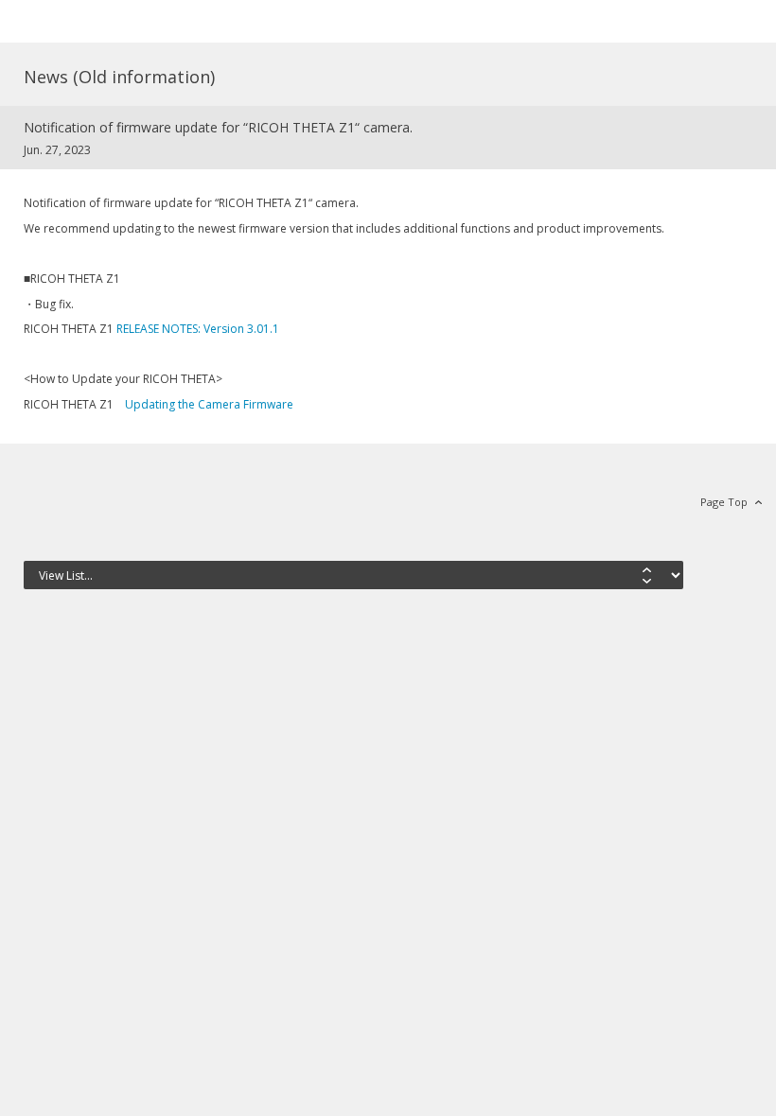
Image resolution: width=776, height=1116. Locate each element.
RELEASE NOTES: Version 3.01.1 (203, 329)
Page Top (724, 502)
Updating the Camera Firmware (209, 404)
